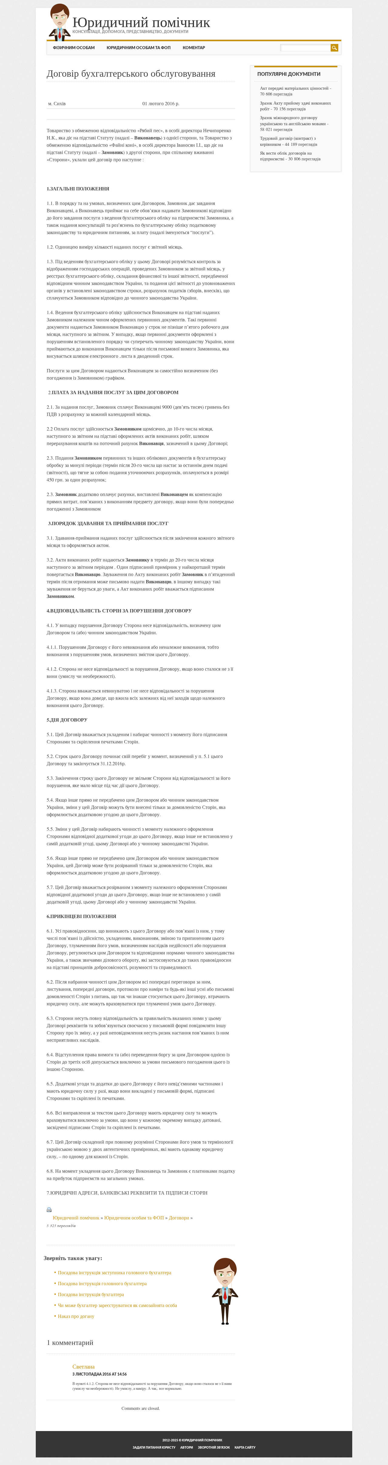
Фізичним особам (74, 48)
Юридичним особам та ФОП (139, 48)
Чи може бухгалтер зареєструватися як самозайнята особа (117, 1305)
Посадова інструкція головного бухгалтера (102, 1283)
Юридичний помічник (141, 21)
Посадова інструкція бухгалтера (91, 1294)
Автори (186, 1447)
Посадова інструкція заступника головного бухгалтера (114, 1272)
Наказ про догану (76, 1316)
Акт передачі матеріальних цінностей (294, 88)
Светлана (83, 1366)
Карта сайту (245, 1447)
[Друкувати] (49, 1217)
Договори (179, 1217)
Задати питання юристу (154, 1447)
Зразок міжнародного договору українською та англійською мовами (293, 120)
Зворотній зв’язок (214, 1447)
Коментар (194, 48)
